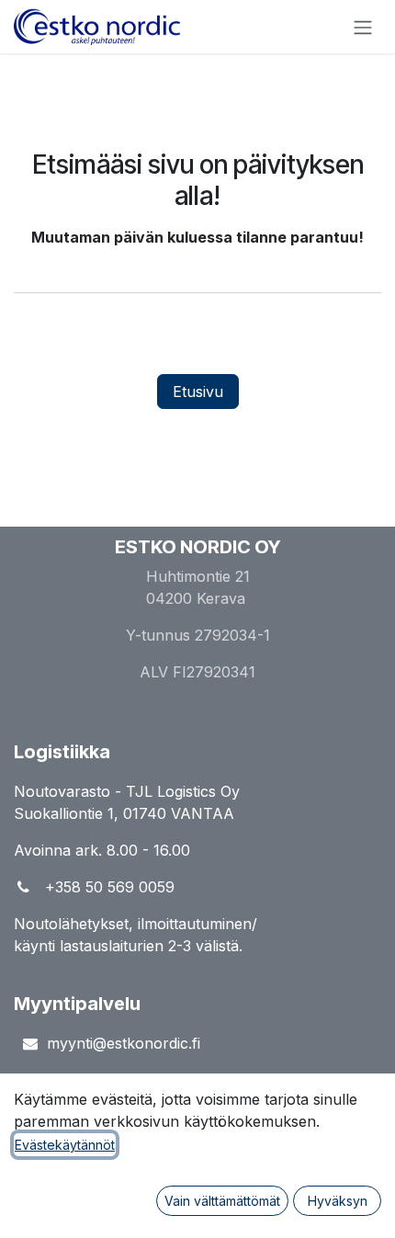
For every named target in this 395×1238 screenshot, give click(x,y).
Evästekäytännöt (65, 1145)
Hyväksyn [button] (337, 1201)
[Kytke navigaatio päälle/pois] (362, 26)
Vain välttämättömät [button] (222, 1201)
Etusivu (198, 391)
